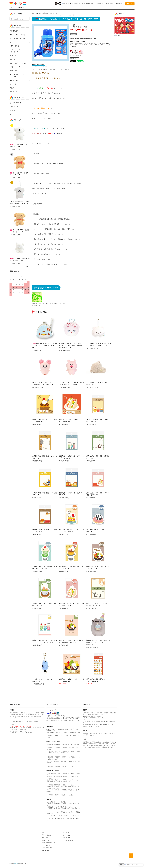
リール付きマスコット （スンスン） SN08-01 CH (43, 680)
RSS (43, 850)
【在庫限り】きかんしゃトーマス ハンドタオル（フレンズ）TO (49, 303)
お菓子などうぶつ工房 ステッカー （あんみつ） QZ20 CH (98, 567)
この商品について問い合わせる (76, 55)
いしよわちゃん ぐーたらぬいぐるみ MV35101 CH (97, 383)
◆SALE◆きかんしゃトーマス (44, 12)
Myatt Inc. (16, 863)
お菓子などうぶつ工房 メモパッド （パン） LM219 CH (71, 420)
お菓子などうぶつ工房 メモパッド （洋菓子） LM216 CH (44, 420)
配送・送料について (47, 837)
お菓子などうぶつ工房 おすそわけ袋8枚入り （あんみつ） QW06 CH (71, 641)
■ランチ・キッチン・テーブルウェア (45, 15)
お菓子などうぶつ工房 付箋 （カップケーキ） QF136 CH (98, 420)
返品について (45, 840)
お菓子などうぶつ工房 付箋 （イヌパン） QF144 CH (71, 494)
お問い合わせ (110, 3)
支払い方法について (47, 835)
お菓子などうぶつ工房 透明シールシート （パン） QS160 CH (98, 680)
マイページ (119, 3)
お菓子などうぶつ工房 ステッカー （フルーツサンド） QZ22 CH (71, 604)
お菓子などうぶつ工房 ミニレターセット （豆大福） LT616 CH (98, 604)
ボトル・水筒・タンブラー (75, 15)
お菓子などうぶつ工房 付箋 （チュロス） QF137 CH (44, 457)
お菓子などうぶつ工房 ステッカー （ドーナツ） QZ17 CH (98, 530)
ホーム (33, 12)
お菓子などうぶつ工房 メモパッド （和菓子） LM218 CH (71, 680)
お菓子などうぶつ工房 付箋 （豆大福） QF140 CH (98, 457)
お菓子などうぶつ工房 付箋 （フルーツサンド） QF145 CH (98, 494)
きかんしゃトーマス (54, 13)
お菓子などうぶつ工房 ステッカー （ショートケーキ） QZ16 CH (71, 530)
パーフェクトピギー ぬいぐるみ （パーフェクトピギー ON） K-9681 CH (44, 383)
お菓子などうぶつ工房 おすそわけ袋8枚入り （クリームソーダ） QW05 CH (44, 641)
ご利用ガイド (99, 3)
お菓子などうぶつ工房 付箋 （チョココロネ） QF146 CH (44, 530)
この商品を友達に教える (74, 57)
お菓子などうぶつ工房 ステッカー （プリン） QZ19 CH (71, 567)
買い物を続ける (73, 58)
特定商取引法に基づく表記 (49, 842)
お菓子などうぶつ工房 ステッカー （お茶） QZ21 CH (44, 604)
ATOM (47, 850)
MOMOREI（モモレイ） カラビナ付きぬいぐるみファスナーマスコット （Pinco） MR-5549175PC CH (71, 345)
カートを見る (66, 835)
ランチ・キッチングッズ (61, 15)
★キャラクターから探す (42, 13)
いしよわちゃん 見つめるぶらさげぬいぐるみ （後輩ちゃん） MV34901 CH (98, 344)
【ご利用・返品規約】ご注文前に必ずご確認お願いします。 (83, 38)
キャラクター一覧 (76, 3)
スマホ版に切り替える (68, 840)
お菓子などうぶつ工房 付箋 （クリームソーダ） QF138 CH (71, 457)
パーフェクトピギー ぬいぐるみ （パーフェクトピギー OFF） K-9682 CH (71, 383)
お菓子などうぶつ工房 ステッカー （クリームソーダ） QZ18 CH (44, 567)
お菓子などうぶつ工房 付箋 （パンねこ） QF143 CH (44, 494)
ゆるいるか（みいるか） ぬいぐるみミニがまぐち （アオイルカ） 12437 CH (44, 345)
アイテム (130, 3)
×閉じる (121, 864)
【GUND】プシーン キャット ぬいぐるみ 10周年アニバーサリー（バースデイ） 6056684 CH (98, 642)
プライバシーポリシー (48, 845)
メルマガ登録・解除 (88, 3)
